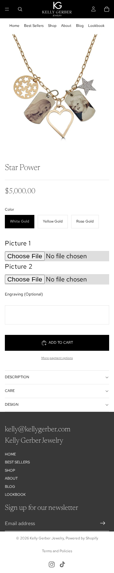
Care (10, 390)
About (66, 25)
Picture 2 (19, 266)
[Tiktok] (62, 564)
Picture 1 (18, 243)
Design (12, 404)
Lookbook (96, 25)
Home (14, 25)
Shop (52, 25)
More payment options (57, 358)
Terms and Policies (57, 551)
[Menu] (7, 9)
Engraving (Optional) (24, 294)
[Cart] (106, 9)
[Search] (20, 9)
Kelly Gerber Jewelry (47, 538)
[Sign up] (102, 523)
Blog (80, 25)
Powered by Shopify (82, 538)
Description (17, 377)
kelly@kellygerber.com (38, 429)
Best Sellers (33, 25)
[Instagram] (51, 564)
